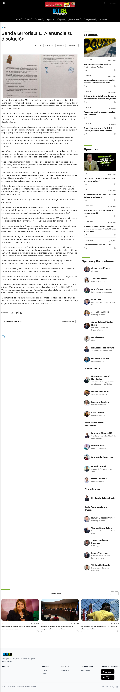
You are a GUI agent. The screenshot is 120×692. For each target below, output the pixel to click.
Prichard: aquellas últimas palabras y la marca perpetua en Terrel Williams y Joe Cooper (100, 228)
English (44, 673)
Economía (39, 20)
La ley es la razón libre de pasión (97, 245)
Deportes (62, 20)
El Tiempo (103, 20)
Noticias (28, 20)
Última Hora (17, 20)
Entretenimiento (74, 20)
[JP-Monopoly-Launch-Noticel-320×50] (60, 4)
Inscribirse (113, 3)
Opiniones (50, 20)
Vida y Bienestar (90, 20)
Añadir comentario (68, 321)
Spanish (44, 670)
